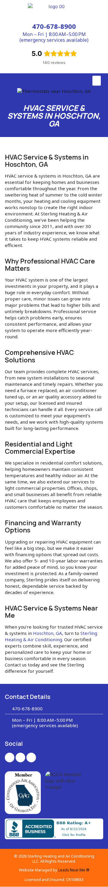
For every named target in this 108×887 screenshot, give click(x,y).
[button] (96, 81)
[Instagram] (20, 757)
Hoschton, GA (47, 633)
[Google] (31, 757)
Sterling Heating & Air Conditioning (51, 636)
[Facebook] (9, 757)
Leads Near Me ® (73, 870)
